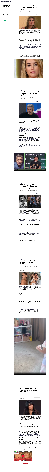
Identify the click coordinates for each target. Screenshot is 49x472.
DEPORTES (32, 1)
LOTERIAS (41, 1)
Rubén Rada (24, 209)
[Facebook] (4, 8)
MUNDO (29, 1)
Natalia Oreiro (24, 212)
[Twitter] (6, 8)
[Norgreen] (7, 20)
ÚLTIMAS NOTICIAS (14, 1)
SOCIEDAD (26, 1)
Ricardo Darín (21, 119)
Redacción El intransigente (23, 397)
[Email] (10, 8)
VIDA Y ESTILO (45, 1)
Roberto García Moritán (22, 286)
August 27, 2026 (28, 245)
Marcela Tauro (32, 44)
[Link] (37, 14)
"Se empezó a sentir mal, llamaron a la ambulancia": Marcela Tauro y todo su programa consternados (6, 6)
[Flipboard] (8, 8)
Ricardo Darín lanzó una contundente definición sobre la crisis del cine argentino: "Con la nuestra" (7, 14)
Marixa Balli (20, 416)
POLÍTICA (19, 1)
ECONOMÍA (22, 1)
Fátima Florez (28, 30)
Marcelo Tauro (30, 31)
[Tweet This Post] (36, 14)
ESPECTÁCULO (37, 1)
